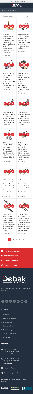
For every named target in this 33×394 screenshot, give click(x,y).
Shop (8, 10)
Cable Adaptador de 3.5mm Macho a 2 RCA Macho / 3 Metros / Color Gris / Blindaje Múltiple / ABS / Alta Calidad (9, 117)
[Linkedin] (18, 301)
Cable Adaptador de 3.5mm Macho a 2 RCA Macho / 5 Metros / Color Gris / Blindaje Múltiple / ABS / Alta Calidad (24, 117)
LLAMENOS (8, 363)
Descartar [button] (22, 1)
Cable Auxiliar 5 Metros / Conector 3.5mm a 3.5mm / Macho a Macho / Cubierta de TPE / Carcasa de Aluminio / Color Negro (24, 187)
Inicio (3, 10)
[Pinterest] (14, 301)
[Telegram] (25, 301)
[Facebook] (2, 301)
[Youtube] (22, 301)
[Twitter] (6, 301)
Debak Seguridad (15, 379)
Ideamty (3, 381)
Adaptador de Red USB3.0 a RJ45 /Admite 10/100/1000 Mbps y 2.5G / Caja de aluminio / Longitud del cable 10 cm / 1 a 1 (9, 80)
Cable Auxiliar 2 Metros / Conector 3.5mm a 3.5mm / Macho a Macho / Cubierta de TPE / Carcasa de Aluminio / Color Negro (8, 187)
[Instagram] (10, 301)
